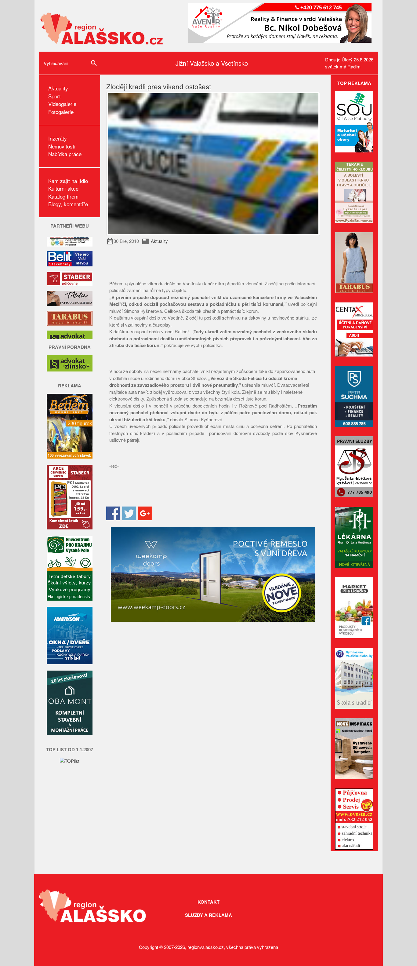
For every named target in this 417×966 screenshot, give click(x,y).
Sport (54, 96)
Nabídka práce (65, 154)
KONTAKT (208, 901)
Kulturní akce (63, 188)
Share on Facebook (113, 513)
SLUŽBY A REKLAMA (208, 915)
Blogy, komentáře (68, 204)
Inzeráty (57, 138)
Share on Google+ (145, 513)
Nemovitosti (61, 146)
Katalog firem (63, 196)
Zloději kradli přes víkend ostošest (158, 86)
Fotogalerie (61, 111)
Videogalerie (62, 104)
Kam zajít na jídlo (68, 181)
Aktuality (58, 88)
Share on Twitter (129, 513)
